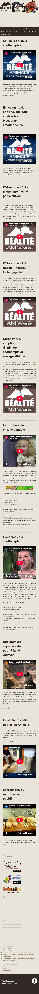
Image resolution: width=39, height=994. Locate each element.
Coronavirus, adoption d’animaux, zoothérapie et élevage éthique (14, 347)
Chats (4, 967)
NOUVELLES (10, 29)
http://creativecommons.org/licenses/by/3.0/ (16, 525)
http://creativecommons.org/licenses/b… (15, 623)
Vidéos (26, 28)
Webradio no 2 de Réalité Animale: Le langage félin (15, 267)
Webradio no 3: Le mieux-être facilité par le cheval (15, 191)
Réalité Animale (28, 371)
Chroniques (19, 29)
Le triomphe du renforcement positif (13, 794)
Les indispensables (32, 31)
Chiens (5, 968)
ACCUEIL (3, 29)
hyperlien (8, 496)
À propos (3, 34)
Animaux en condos (6, 31)
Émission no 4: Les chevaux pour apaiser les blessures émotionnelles (15, 116)
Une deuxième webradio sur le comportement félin (17, 953)
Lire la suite (7, 708)
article (11, 701)
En (9, 34)
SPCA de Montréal (7, 970)
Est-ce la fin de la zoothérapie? (11, 949)
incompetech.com (8, 616)
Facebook (24, 170)
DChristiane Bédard (14, 362)
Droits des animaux (19, 31)
